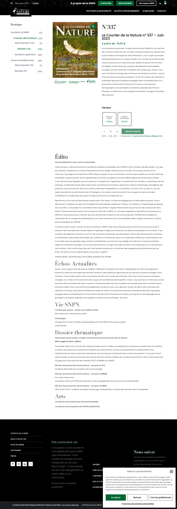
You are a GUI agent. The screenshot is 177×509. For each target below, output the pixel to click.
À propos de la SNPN (83, 3)
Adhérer (96, 464)
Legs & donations (100, 481)
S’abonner (97, 476)
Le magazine (148, 11)
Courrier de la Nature (25, 38)
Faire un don (98, 470)
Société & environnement (127, 11)
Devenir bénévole (100, 487)
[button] (171, 471)
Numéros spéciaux (25, 54)
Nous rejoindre (17, 445)
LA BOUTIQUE (105, 3)
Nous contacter (18, 439)
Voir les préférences (160, 497)
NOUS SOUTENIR (125, 3)
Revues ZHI (21, 71)
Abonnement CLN (24, 43)
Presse (13, 456)
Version (106, 107)
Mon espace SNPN (146, 3)
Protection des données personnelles (138, 504)
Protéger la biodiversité (98, 11)
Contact (161, 11)
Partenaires (16, 450)
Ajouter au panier (132, 131)
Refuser (137, 497)
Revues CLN (24, 48)
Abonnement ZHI (24, 65)
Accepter (116, 497)
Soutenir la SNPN (20, 32)
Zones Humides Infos (22, 60)
